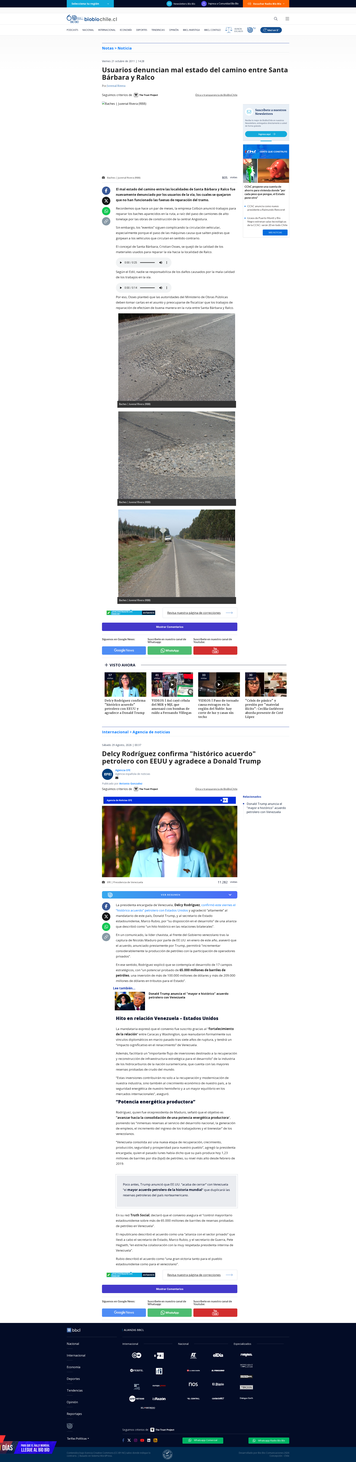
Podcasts (72, 30)
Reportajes (74, 1414)
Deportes (141, 30)
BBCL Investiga (191, 30)
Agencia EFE (123, 770)
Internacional (107, 30)
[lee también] (131, 1001)
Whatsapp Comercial (205, 1440)
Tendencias (158, 30)
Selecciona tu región (85, 3)
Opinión (174, 30)
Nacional (88, 30)
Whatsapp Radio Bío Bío (271, 1440)
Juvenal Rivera (116, 86)
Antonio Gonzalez (130, 783)
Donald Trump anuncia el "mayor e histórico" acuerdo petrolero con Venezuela (188, 995)
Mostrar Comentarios (169, 626)
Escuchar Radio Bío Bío (267, 3)
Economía (126, 30)
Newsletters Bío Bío (184, 3)
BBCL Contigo (212, 30)
